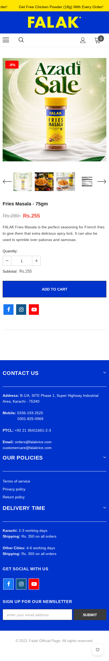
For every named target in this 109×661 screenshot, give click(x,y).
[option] (54, 109)
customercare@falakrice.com (27, 448)
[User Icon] (83, 40)
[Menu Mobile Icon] (6, 40)
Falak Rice (53, 40)
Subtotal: (10, 271)
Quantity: (10, 251)
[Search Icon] (21, 40)
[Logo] (54, 22)
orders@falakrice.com (33, 442)
